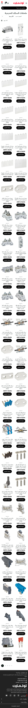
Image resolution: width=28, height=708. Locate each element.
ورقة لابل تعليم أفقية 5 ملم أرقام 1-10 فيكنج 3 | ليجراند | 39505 (21, 148)
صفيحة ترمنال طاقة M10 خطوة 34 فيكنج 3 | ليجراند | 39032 (7, 280)
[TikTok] (10, 695)
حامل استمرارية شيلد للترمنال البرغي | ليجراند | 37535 (21, 520)
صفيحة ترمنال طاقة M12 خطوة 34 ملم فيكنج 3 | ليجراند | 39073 (7, 253)
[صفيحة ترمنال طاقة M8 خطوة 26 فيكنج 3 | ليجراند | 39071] (21, 242)
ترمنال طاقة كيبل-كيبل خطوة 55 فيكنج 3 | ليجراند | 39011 (21, 440)
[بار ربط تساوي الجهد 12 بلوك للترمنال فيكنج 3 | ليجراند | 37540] (21, 482)
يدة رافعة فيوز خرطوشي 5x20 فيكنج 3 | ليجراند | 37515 (7, 573)
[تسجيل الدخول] (8, 3)
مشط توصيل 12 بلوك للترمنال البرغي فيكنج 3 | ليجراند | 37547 (7, 414)
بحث (2, 8)
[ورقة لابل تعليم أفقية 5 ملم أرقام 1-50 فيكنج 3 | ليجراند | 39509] (7, 83)
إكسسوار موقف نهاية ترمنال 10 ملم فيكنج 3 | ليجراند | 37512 (21, 627)
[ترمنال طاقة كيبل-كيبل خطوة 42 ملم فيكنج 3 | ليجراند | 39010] (7, 376)
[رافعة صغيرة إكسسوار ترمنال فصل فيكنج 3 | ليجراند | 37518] (7, 508)
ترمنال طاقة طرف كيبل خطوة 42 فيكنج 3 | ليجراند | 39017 (7, 334)
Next (2, 665)
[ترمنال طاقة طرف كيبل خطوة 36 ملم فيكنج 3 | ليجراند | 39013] (21, 403)
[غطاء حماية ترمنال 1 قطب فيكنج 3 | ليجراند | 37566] (7, 430)
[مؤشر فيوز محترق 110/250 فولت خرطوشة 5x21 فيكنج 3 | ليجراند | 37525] (7, 535)
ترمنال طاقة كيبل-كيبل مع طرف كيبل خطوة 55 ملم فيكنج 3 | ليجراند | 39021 (20, 334)
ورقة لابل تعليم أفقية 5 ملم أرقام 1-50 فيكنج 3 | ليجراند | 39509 (7, 94)
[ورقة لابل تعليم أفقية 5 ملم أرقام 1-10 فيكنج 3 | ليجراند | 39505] (21, 137)
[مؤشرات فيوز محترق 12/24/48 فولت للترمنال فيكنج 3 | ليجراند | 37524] (21, 535)
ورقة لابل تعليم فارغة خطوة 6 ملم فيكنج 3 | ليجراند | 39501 (7, 147)
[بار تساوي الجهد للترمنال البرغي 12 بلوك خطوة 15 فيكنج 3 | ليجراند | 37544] (21, 455)
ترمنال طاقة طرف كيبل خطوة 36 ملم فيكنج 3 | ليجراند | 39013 (21, 414)
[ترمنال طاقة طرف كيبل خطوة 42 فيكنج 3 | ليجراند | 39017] (7, 322)
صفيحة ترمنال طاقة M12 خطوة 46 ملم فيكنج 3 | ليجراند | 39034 (21, 280)
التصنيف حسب (18, 16)
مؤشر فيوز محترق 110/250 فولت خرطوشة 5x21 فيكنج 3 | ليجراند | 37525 (7, 546)
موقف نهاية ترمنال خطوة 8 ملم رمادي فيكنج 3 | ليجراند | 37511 (7, 627)
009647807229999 (21, 679)
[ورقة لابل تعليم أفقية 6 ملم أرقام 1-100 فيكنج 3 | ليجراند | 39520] (21, 56)
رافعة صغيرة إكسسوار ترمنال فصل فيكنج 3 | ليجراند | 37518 (7, 520)
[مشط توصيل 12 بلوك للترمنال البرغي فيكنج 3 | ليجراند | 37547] (7, 403)
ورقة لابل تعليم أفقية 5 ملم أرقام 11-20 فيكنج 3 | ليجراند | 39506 (7, 121)
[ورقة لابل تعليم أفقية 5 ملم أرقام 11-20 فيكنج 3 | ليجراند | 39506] (7, 110)
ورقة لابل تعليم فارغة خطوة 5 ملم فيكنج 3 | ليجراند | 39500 (7, 173)
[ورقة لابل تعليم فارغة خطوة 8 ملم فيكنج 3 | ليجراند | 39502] (21, 163)
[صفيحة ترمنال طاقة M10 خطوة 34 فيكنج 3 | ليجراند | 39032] (7, 269)
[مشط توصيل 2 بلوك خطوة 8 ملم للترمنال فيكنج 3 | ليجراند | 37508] (21, 642)
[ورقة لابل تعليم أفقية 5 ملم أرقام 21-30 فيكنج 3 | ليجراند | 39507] (21, 110)
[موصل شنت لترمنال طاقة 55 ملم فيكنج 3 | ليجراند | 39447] (21, 189)
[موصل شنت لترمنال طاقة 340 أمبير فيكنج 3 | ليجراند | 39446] (7, 189)
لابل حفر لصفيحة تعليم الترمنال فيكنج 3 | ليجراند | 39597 (7, 41)
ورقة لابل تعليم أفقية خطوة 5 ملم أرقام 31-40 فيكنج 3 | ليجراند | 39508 (21, 94)
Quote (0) (1, 178)
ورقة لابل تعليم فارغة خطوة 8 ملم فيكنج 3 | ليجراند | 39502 (21, 173)
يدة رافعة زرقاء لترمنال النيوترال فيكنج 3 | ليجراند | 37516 (20, 600)
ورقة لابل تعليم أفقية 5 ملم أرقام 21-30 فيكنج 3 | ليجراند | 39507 (21, 121)
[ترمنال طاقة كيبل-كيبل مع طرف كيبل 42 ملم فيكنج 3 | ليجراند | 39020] (21, 349)
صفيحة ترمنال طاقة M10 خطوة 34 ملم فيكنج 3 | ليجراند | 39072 (7, 227)
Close (14, 698)
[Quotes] (2, 3)
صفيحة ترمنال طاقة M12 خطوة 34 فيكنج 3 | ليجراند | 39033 (7, 307)
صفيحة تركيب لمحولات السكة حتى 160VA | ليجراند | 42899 (21, 40)
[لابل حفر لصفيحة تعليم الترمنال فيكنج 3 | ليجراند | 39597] (7, 29)
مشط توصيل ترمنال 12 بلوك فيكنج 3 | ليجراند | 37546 (7, 465)
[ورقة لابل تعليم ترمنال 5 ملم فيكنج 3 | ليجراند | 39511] (7, 56)
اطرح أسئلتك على (20, 682)
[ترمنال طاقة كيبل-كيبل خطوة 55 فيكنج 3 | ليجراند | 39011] (21, 430)
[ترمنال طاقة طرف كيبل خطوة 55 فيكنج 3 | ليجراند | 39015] (21, 376)
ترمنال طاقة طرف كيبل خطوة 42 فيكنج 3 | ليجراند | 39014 (7, 360)
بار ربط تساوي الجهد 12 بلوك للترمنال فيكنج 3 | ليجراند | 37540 (21, 493)
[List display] (1, 21)
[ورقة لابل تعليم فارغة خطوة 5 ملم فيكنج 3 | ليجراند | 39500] (7, 163)
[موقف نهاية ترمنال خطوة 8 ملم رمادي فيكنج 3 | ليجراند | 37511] (7, 616)
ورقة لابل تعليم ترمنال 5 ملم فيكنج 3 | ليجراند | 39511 (7, 66)
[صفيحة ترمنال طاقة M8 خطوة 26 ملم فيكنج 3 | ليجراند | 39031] (21, 296)
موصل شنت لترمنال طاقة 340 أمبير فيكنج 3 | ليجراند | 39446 (7, 200)
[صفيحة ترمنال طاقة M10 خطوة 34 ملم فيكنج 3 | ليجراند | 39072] (7, 215)
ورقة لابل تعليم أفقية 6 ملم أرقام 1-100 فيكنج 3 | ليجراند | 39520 (21, 67)
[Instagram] (14, 695)
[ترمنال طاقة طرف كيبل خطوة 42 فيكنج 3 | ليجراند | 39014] (7, 349)
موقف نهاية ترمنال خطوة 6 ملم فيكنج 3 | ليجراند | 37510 (7, 653)
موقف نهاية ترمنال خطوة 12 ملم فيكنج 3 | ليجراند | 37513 (7, 599)
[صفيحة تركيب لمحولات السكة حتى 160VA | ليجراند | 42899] (21, 29)
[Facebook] (18, 695)
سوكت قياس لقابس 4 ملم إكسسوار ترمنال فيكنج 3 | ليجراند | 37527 (7, 493)
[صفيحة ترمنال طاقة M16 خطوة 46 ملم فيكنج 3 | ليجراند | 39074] (21, 215)
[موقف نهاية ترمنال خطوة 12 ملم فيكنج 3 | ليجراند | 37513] (7, 589)
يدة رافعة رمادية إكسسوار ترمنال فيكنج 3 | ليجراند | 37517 (20, 573)
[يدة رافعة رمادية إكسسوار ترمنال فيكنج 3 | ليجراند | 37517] (21, 562)
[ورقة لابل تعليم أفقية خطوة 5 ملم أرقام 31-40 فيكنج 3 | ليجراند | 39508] (21, 83)
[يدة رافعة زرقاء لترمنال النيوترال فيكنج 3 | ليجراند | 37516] (21, 589)
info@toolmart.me (21, 680)
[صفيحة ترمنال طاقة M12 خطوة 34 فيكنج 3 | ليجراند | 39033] (7, 296)
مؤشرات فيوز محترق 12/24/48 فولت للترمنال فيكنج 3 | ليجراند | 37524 (21, 546)
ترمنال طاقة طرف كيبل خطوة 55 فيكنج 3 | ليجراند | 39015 (20, 387)
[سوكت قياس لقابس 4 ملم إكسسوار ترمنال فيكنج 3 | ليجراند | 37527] (7, 482)
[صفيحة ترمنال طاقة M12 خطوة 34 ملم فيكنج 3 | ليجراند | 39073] (7, 242)
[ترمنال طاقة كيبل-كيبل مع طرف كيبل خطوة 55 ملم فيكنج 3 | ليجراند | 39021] (21, 322)
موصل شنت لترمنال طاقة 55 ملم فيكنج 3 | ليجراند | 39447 (21, 199)
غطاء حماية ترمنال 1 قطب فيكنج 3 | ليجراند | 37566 (7, 440)
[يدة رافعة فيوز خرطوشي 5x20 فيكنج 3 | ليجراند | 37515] (7, 562)
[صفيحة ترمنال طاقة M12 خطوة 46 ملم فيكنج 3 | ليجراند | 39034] (21, 269)
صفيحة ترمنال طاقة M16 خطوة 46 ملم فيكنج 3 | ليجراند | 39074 (21, 227)
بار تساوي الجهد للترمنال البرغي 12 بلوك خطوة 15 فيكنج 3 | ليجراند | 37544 (21, 466)
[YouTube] (6, 695)
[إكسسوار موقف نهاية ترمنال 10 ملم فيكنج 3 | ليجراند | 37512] (21, 616)
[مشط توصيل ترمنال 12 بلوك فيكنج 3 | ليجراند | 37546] (7, 455)
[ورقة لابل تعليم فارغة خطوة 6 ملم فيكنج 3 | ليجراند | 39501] (7, 137)
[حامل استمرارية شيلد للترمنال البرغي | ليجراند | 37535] (21, 508)
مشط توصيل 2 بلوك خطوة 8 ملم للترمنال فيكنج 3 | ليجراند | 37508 (21, 654)
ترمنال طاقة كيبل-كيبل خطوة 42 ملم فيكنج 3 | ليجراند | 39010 (7, 387)
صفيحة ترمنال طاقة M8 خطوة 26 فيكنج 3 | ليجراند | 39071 (20, 253)
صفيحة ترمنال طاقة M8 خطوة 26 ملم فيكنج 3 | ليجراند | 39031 (21, 307)
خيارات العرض (21, 46)
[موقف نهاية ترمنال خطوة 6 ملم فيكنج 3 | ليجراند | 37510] (7, 642)
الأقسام (26, 3)
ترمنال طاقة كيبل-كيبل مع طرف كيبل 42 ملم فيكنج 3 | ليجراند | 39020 (20, 360)
